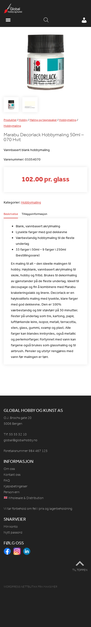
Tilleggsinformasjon (34, 214)
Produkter (10, 120)
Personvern (11, 492)
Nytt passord (13, 532)
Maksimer (50, 587)
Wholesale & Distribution (25, 498)
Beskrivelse (11, 214)
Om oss (9, 469)
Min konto (11, 527)
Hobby (23, 120)
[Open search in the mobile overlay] (46, 20)
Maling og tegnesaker (43, 120)
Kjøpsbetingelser (15, 486)
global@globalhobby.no (20, 440)
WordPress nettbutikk (20, 587)
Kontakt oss (12, 475)
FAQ (7, 480)
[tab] (11, 215)
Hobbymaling (67, 120)
